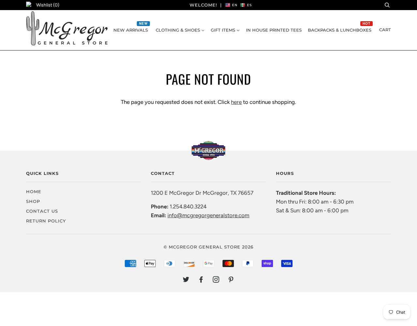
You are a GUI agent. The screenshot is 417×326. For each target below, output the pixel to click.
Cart (385, 29)
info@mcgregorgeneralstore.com (208, 215)
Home (33, 191)
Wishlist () (47, 5)
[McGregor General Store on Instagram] (216, 280)
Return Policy (46, 220)
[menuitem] (131, 30)
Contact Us (42, 211)
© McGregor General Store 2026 (208, 246)
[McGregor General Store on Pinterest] (231, 280)
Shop (33, 201)
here (236, 102)
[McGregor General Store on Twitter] (186, 280)
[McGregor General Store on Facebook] (201, 280)
